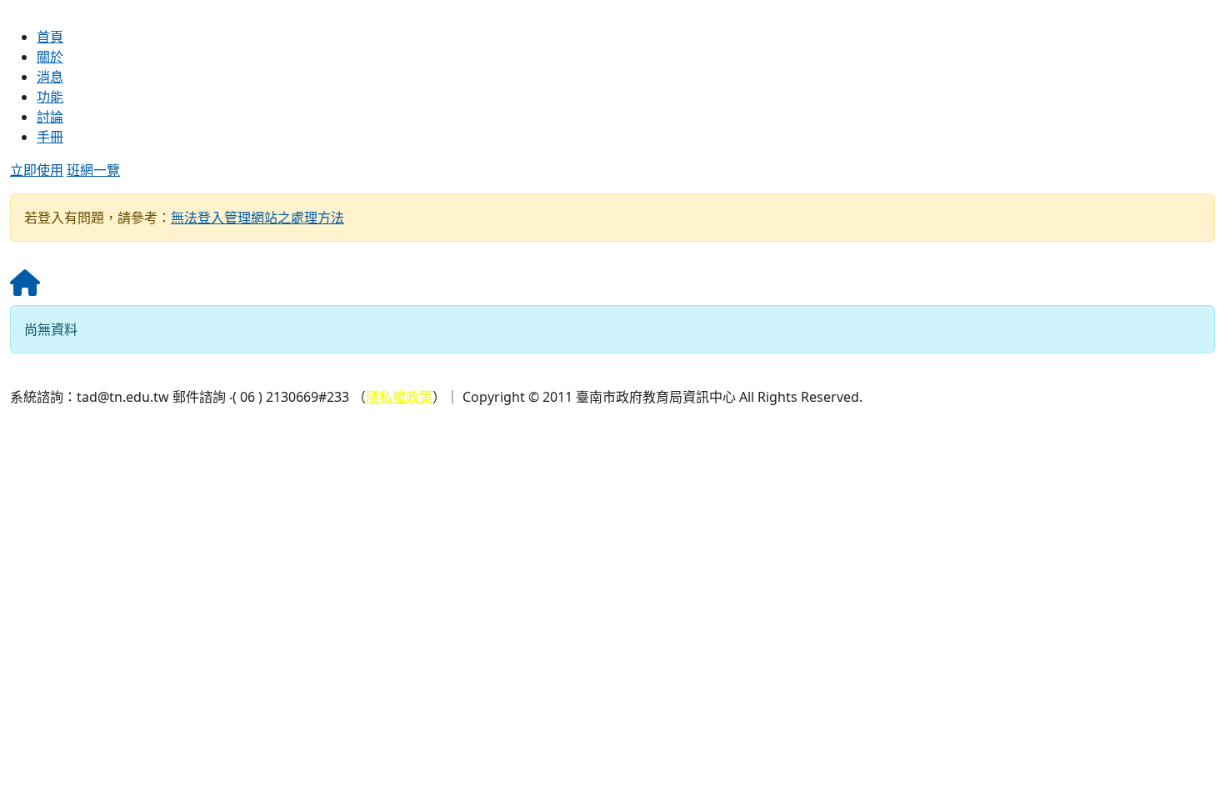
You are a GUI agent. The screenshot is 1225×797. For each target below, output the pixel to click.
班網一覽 (93, 170)
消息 (50, 77)
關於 (50, 57)
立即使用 (36, 170)
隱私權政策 (399, 397)
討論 (50, 117)
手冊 (50, 137)
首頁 (50, 37)
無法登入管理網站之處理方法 (257, 217)
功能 (50, 97)
